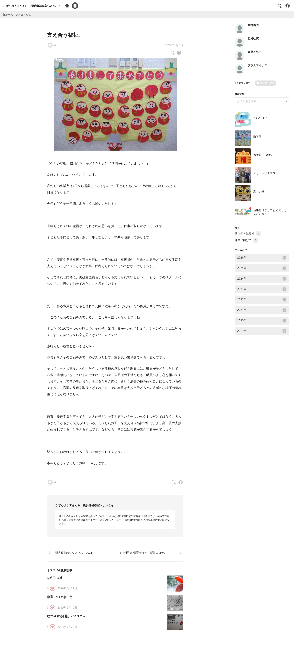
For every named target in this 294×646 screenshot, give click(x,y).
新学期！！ (260, 136)
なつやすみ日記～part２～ (66, 616)
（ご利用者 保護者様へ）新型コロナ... (142, 552)
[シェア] (287, 5)
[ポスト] (279, 5)
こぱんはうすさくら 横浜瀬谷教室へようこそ (32, 6)
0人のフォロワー (244, 83)
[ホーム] (67, 5)
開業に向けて (245, 240)
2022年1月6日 (174, 45)
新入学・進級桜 (247, 233)
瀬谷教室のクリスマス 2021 (73, 552)
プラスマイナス (257, 65)
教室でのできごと (60, 597)
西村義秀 (253, 25)
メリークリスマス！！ (267, 173)
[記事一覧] (75, 5)
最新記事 (239, 94)
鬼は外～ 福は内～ (264, 155)
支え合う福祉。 (65, 34)
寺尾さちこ (255, 52)
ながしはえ (55, 577)
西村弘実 (253, 38)
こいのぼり (260, 118)
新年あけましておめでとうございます (270, 211)
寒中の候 (258, 191)
